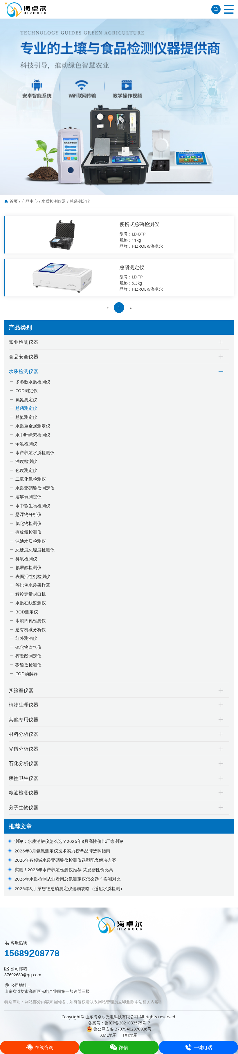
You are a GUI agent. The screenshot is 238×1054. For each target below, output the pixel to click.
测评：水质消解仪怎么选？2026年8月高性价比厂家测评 (69, 841)
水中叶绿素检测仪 (32, 435)
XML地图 (108, 1035)
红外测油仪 (26, 638)
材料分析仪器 (23, 734)
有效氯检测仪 (28, 532)
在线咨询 (44, 1047)
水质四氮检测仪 (30, 620)
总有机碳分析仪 (30, 629)
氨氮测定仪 (26, 399)
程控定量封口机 (30, 594)
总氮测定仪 (26, 417)
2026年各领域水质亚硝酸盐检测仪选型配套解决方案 (65, 860)
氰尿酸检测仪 (28, 567)
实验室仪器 (21, 690)
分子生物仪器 (23, 807)
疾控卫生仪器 (23, 778)
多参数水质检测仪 (32, 382)
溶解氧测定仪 (28, 496)
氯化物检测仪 (28, 523)
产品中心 (29, 201)
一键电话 (203, 1047)
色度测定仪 (26, 470)
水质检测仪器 (54, 201)
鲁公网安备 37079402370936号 (122, 1029)
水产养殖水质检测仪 (35, 452)
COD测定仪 (26, 390)
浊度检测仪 (26, 461)
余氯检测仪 (26, 443)
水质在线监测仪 (30, 603)
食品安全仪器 (23, 356)
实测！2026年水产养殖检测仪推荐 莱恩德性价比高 (64, 869)
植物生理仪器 (23, 704)
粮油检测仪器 (23, 792)
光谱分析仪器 (23, 748)
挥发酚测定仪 (28, 656)
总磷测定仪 (80, 201)
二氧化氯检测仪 (30, 479)
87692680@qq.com (22, 974)
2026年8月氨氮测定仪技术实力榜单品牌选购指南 (62, 851)
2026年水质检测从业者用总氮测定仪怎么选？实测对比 (68, 879)
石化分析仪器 (23, 763)
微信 (123, 1047)
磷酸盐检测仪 (28, 665)
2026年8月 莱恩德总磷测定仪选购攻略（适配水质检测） (70, 888)
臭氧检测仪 (26, 559)
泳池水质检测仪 (30, 541)
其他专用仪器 (23, 719)
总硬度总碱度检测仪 (35, 550)
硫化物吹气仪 (28, 647)
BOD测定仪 (26, 612)
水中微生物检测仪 (32, 505)
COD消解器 (26, 673)
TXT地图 (130, 1035)
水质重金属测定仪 (32, 426)
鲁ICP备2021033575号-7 (127, 1023)
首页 (14, 201)
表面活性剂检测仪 (32, 576)
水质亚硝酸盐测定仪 (35, 488)
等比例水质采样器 (32, 585)
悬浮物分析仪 (28, 514)
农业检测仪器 (23, 341)
